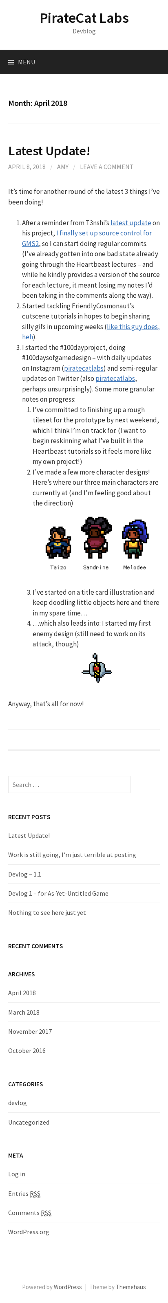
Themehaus (131, 1287)
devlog (17, 1103)
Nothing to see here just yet (47, 912)
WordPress (68, 1287)
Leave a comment (107, 167)
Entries (24, 1193)
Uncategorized (28, 1122)
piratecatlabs (84, 368)
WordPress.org (28, 1232)
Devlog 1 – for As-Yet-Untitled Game (58, 893)
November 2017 (30, 1031)
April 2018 (22, 993)
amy (63, 167)
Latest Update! (49, 150)
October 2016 (27, 1050)
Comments (29, 1213)
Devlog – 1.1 (24, 874)
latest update (131, 222)
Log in (16, 1174)
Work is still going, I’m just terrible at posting (72, 854)
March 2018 (24, 1012)
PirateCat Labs (84, 18)
